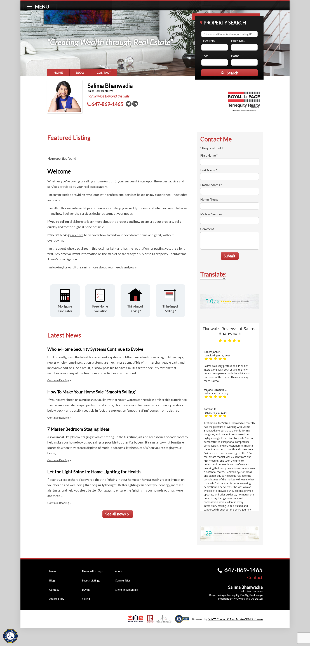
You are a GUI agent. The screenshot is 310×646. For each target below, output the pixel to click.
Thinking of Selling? (170, 308)
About (118, 571)
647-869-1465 (107, 104)
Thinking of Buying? (135, 308)
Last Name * (208, 170)
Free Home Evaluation (100, 308)
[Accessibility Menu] (10, 636)
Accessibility (56, 598)
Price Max (238, 41)
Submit (229, 256)
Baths (235, 56)
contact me (179, 254)
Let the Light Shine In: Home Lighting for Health (94, 471)
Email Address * (211, 185)
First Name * (209, 155)
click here (76, 221)
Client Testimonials (126, 589)
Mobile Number (211, 214)
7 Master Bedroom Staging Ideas (78, 429)
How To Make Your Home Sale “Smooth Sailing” (91, 391)
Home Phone (209, 199)
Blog (80, 72)
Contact (104, 72)
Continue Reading (58, 380)
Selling (86, 598)
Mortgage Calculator (65, 308)
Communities (122, 580)
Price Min (208, 41)
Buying (86, 589)
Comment (207, 229)
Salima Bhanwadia (110, 85)
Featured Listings (92, 571)
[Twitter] (128, 104)
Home (58, 72)
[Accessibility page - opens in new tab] (183, 621)
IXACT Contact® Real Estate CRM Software (235, 619)
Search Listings (91, 580)
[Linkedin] (135, 104)
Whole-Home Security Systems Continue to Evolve (95, 349)
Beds (204, 56)
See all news (115, 514)
